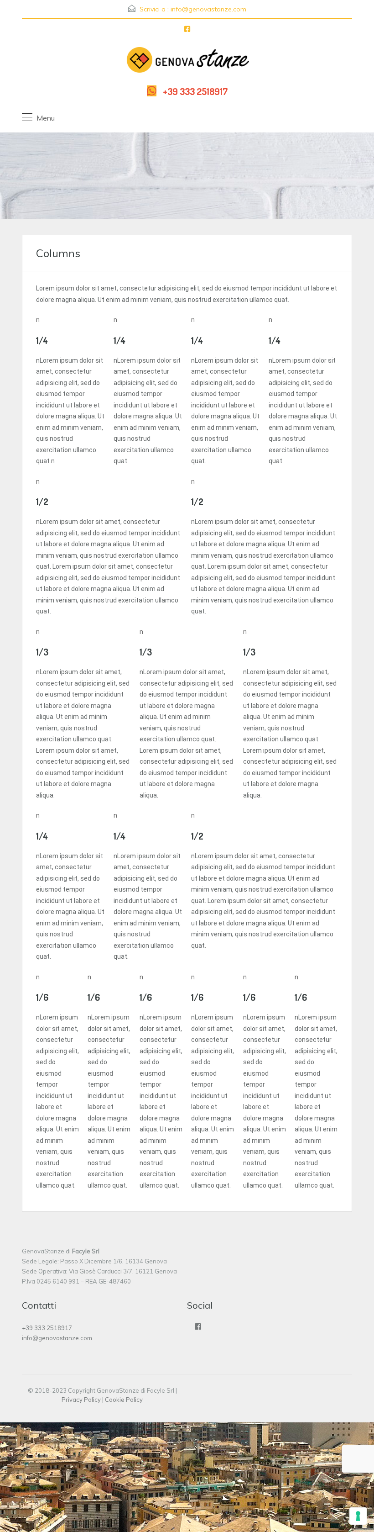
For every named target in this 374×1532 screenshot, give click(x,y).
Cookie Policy (124, 1399)
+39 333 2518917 (195, 91)
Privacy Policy (81, 1399)
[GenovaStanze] (187, 61)
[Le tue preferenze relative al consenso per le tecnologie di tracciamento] (358, 1516)
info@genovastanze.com (208, 9)
